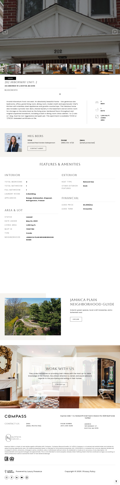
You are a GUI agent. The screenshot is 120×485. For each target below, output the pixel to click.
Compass (79, 446)
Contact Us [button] (60, 385)
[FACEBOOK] (12, 477)
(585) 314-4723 (67, 143)
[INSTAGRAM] (6, 477)
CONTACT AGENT (36, 148)
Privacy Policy (89, 471)
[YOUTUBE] (22, 477)
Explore (76, 319)
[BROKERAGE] (27, 477)
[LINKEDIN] (17, 477)
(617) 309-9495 (67, 426)
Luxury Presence (34, 471)
